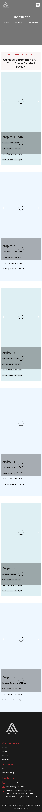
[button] (38, 5)
